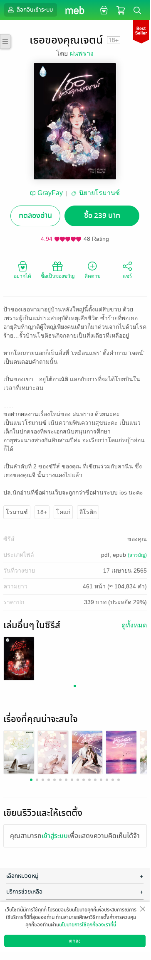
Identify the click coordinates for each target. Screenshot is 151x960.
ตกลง (75, 941)
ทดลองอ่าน (35, 215)
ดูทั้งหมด (134, 625)
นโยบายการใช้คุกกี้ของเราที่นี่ (87, 924)
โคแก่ (63, 512)
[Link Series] (19, 657)
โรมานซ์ (17, 512)
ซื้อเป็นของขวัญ (57, 276)
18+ (42, 512)
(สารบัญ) (137, 555)
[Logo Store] (75, 10)
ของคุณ (137, 539)
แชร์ (127, 276)
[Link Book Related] (19, 751)
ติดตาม (92, 276)
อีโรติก (88, 512)
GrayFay (50, 192)
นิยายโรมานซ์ (99, 192)
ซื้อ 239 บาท (102, 215)
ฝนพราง (82, 53)
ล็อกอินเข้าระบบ (34, 9)
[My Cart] (120, 9)
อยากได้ (22, 276)
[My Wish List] (103, 9)
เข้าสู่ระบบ (55, 836)
